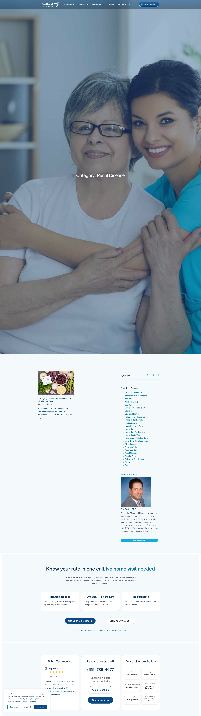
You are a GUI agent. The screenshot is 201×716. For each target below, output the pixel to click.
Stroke (128, 465)
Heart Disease (131, 423)
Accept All (40, 707)
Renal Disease (131, 453)
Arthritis (128, 399)
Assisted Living (131, 402)
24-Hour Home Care (133, 393)
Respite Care (130, 456)
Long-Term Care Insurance (136, 441)
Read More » (41, 419)
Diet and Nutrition (132, 414)
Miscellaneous (131, 444)
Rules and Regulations (134, 459)
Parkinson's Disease (133, 447)
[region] (27, 700)
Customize (14, 707)
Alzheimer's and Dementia (136, 396)
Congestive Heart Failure (135, 408)
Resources (96, 4)
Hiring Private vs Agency (135, 426)
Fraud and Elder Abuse (134, 420)
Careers (111, 4)
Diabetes (128, 411)
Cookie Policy (32, 701)
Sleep (127, 462)
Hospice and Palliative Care (136, 438)
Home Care (130, 429)
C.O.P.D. (128, 405)
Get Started (122, 4)
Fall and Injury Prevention (135, 417)
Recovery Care (131, 450)
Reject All (27, 707)
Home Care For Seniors (135, 432)
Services (81, 4)
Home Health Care (132, 435)
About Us (68, 4)
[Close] (48, 691)
